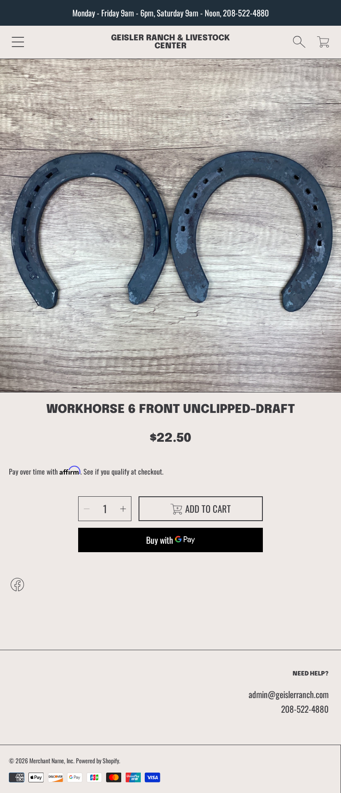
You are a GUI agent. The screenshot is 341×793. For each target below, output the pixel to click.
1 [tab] (170, 374)
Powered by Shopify (97, 760)
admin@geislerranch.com (289, 694)
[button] (18, 42)
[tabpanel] (170, 229)
